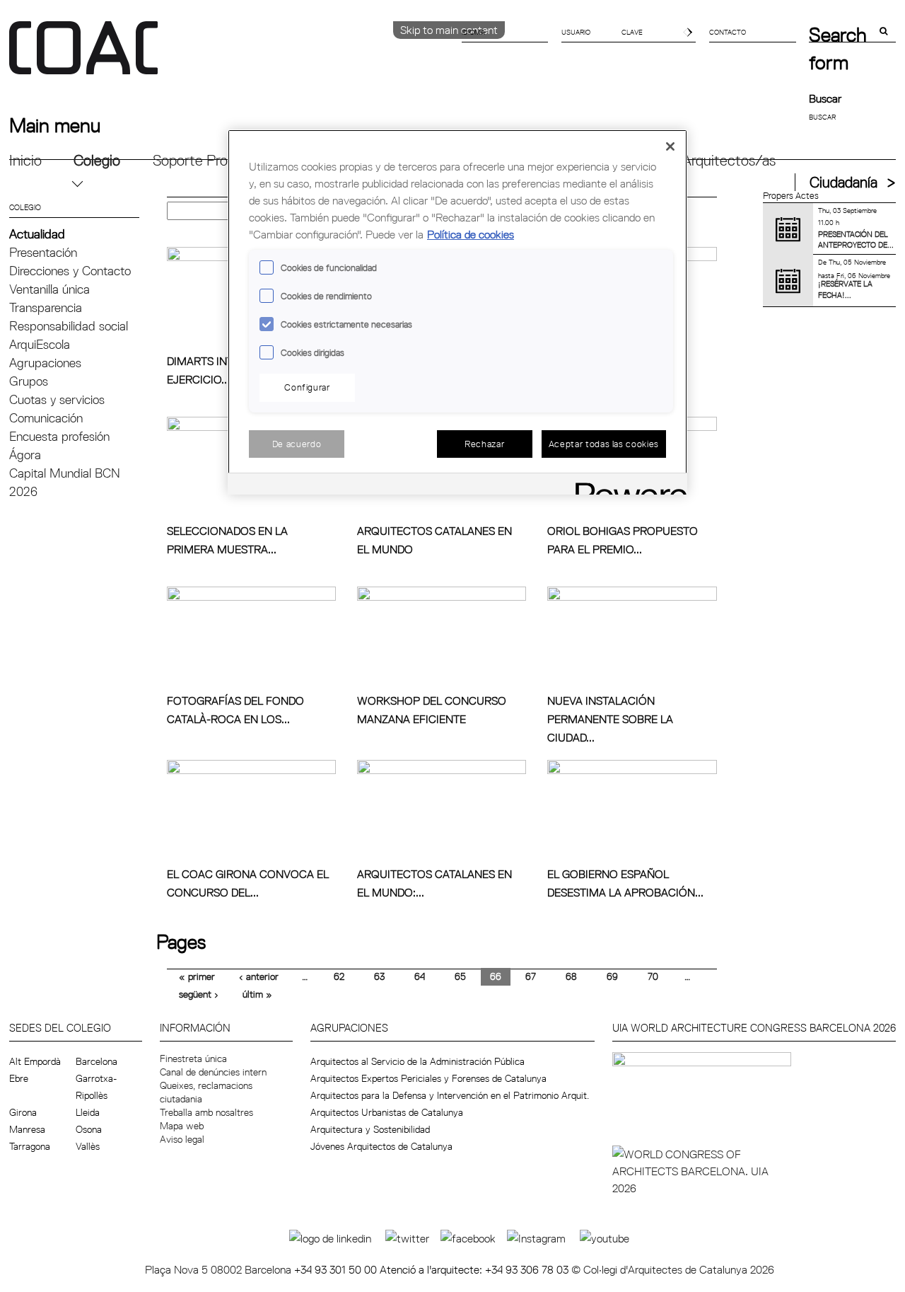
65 (460, 976)
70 (653, 976)
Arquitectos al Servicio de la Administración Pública (417, 1061)
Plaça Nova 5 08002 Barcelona (219, 1269)
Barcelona (96, 1061)
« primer (197, 976)
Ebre (18, 1078)
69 (612, 976)
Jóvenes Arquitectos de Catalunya (381, 1146)
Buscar (825, 98)
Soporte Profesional (214, 160)
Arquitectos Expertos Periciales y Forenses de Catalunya (428, 1078)
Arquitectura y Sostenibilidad (370, 1129)
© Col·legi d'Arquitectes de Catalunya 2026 (672, 1269)
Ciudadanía (843, 182)
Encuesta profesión (59, 436)
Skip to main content (449, 30)
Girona (23, 1112)
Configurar (307, 387)
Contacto (727, 32)
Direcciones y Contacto (70, 271)
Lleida (88, 1112)
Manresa (27, 1129)
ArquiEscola (39, 344)
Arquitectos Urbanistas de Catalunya (386, 1112)
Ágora (25, 454)
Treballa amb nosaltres (206, 1112)
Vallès (88, 1146)
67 (530, 976)
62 (339, 976)
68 (571, 976)
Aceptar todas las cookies (604, 443)
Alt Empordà (35, 1061)
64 (419, 976)
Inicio (25, 160)
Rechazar (484, 443)
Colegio (97, 160)
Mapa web (182, 1125)
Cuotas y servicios (57, 399)
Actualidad (37, 234)
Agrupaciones (45, 362)
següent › (198, 994)
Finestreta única (193, 1058)
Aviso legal (182, 1139)
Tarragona (29, 1146)
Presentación (43, 252)
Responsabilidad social (68, 326)
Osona (89, 1129)
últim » (257, 994)
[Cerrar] (670, 146)
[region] (457, 312)
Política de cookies (470, 234)
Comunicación (46, 418)
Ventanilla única (49, 289)
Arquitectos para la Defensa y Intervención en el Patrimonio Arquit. (449, 1095)
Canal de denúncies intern (213, 1072)
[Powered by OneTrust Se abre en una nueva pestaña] (626, 486)
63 (379, 976)
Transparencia (45, 307)
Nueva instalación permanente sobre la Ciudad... (610, 719)
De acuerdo (297, 443)
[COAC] (230, 56)
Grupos (28, 381)
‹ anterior (259, 976)
